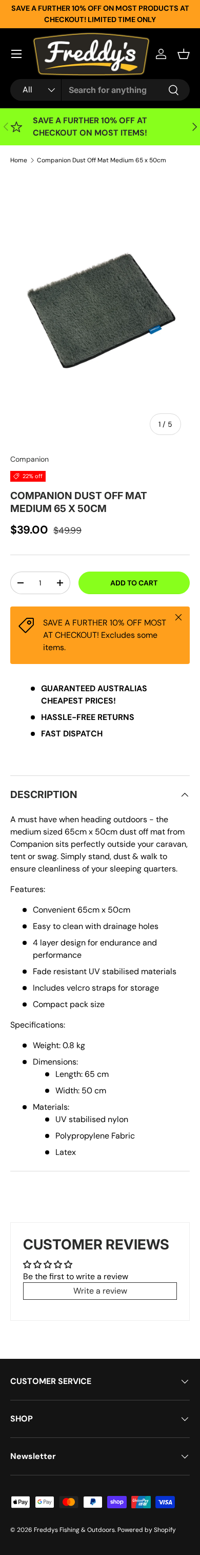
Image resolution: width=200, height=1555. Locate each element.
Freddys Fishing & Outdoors (74, 1530)
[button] (183, 54)
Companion (29, 459)
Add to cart (133, 582)
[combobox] (100, 90)
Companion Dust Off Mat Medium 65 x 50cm (101, 160)
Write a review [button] (100, 1290)
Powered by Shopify (146, 1530)
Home (18, 160)
